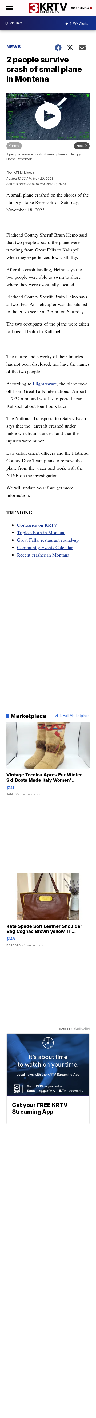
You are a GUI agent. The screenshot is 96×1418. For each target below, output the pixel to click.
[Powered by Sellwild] (82, 1029)
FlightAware (45, 383)
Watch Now (80, 8)
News (13, 46)
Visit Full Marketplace (72, 716)
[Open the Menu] (9, 8)
